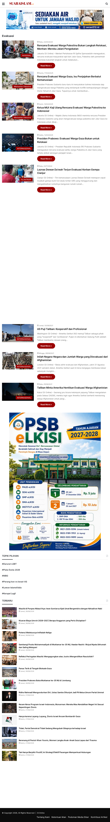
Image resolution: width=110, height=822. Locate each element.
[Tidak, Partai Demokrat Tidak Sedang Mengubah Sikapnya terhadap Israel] (9, 732)
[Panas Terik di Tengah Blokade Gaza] (9, 672)
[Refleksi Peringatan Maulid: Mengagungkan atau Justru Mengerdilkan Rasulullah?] (9, 660)
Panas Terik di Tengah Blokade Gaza (35, 668)
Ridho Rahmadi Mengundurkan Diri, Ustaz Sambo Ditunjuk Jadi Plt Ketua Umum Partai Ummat (61, 692)
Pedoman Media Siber (78, 817)
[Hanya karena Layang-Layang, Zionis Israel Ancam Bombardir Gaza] (9, 720)
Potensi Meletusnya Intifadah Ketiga (35, 632)
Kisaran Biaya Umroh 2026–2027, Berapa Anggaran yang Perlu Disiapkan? (52, 620)
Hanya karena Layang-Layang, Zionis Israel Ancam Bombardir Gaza (49, 716)
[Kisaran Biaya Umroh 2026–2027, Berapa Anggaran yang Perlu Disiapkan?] (9, 624)
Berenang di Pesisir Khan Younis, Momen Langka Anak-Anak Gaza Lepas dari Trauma (58, 740)
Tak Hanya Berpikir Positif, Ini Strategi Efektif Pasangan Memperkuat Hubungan (55, 752)
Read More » (46, 65)
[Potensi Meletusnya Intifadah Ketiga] (9, 636)
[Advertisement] (55, 257)
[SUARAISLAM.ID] (21, 3)
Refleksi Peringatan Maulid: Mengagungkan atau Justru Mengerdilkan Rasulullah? (56, 656)
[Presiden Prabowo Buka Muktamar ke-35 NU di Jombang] (9, 684)
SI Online (41, 813)
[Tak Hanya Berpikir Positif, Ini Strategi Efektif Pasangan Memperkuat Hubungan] (9, 756)
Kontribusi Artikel (99, 817)
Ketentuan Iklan (59, 817)
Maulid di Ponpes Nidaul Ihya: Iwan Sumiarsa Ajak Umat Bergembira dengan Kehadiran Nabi (60, 608)
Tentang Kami (43, 817)
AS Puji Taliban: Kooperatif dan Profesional (62, 329)
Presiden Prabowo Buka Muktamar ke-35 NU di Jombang (45, 680)
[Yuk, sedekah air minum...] (55, 19)
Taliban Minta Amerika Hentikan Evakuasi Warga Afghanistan (72, 387)
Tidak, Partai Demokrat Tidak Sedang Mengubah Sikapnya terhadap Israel (52, 728)
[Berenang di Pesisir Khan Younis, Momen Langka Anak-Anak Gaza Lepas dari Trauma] (9, 744)
